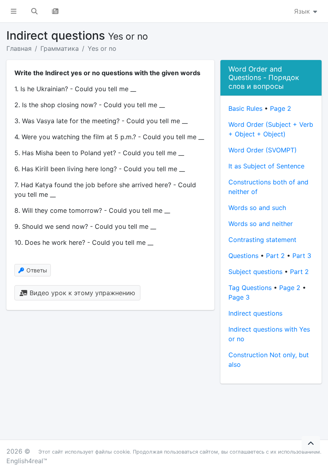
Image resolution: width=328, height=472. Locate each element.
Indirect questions (255, 313)
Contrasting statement (262, 240)
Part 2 (275, 256)
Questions (243, 256)
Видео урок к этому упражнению (81, 293)
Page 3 (239, 297)
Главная (19, 48)
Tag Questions (250, 288)
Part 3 (301, 256)
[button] (13, 11)
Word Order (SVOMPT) (262, 150)
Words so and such (257, 208)
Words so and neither (260, 224)
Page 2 (280, 108)
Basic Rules (245, 108)
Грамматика (59, 48)
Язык (303, 11)
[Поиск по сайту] (34, 11)
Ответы (36, 270)
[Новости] (55, 11)
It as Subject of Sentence (266, 166)
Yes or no (102, 48)
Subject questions (255, 272)
